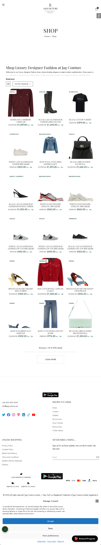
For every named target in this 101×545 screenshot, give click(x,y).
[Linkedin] (23, 414)
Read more (10, 79)
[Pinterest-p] (18, 414)
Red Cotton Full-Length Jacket (50, 290)
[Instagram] (13, 414)
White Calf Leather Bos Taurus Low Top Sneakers (21, 247)
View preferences (50, 535)
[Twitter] (3, 414)
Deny (50, 528)
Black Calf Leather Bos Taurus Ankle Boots (50, 121)
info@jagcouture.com (10, 406)
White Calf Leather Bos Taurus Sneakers (21, 163)
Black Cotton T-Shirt (80, 120)
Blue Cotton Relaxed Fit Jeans (50, 332)
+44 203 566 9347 (10, 402)
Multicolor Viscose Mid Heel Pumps (21, 290)
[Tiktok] (28, 414)
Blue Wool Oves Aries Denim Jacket (50, 163)
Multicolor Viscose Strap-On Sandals (80, 290)
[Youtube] (33, 414)
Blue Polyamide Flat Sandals (21, 332)
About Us (61, 541)
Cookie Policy (41, 541)
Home (46, 36)
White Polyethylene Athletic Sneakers (50, 205)
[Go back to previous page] (5, 529)
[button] (97, 501)
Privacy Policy (51, 541)
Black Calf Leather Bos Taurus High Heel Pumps (20, 205)
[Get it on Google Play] (50, 392)
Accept (50, 521)
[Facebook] (8, 414)
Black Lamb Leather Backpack (80, 163)
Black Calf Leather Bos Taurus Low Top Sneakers (80, 247)
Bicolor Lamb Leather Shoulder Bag (80, 332)
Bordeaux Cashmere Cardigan (20, 121)
